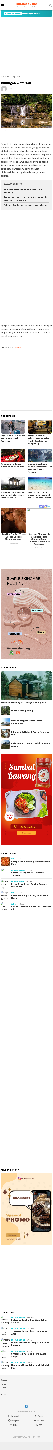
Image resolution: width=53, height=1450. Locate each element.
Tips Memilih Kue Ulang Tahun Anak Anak (29, 1332)
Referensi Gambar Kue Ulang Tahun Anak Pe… (29, 1321)
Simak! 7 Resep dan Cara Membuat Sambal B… (28, 874)
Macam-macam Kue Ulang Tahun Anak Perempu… (30, 1344)
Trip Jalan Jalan (26, 4)
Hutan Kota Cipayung (22, 710)
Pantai (3, 1384)
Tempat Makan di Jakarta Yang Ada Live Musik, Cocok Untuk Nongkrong (38, 439)
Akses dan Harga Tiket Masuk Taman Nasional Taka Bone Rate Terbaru (39, 495)
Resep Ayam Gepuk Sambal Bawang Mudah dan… (29, 885)
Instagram (15, 1420)
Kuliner (14, 870)
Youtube (40, 1420)
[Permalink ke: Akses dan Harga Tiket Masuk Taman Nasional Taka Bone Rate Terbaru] (40, 483)
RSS (40, 1425)
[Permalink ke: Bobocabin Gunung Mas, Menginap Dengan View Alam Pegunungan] (26, 685)
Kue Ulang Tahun (18, 1317)
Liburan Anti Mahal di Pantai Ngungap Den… (30, 733)
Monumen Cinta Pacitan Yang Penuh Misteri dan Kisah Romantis (12, 495)
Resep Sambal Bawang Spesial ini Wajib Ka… (31, 862)
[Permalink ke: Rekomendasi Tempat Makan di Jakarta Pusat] (13, 455)
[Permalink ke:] (4, 88)
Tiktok (15, 1425)
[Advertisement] (26, 46)
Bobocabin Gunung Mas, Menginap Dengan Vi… (24, 702)
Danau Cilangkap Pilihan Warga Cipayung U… (26, 722)
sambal (14, 859)
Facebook (15, 1416)
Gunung (4, 1380)
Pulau (3, 1387)
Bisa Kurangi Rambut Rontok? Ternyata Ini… (31, 908)
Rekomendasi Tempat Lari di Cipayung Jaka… (30, 744)
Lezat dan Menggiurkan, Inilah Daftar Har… (30, 896)
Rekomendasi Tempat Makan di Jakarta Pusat (25, 205)
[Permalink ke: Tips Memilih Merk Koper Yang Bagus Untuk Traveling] (13, 427)
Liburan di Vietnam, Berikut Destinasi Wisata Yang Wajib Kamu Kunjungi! (40, 468)
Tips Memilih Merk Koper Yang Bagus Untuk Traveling (13, 438)
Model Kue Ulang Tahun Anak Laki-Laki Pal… (30, 1366)
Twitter (40, 1416)
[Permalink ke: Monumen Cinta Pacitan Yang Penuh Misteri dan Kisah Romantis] (13, 483)
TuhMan (18, 347)
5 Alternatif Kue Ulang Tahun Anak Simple (28, 1355)
